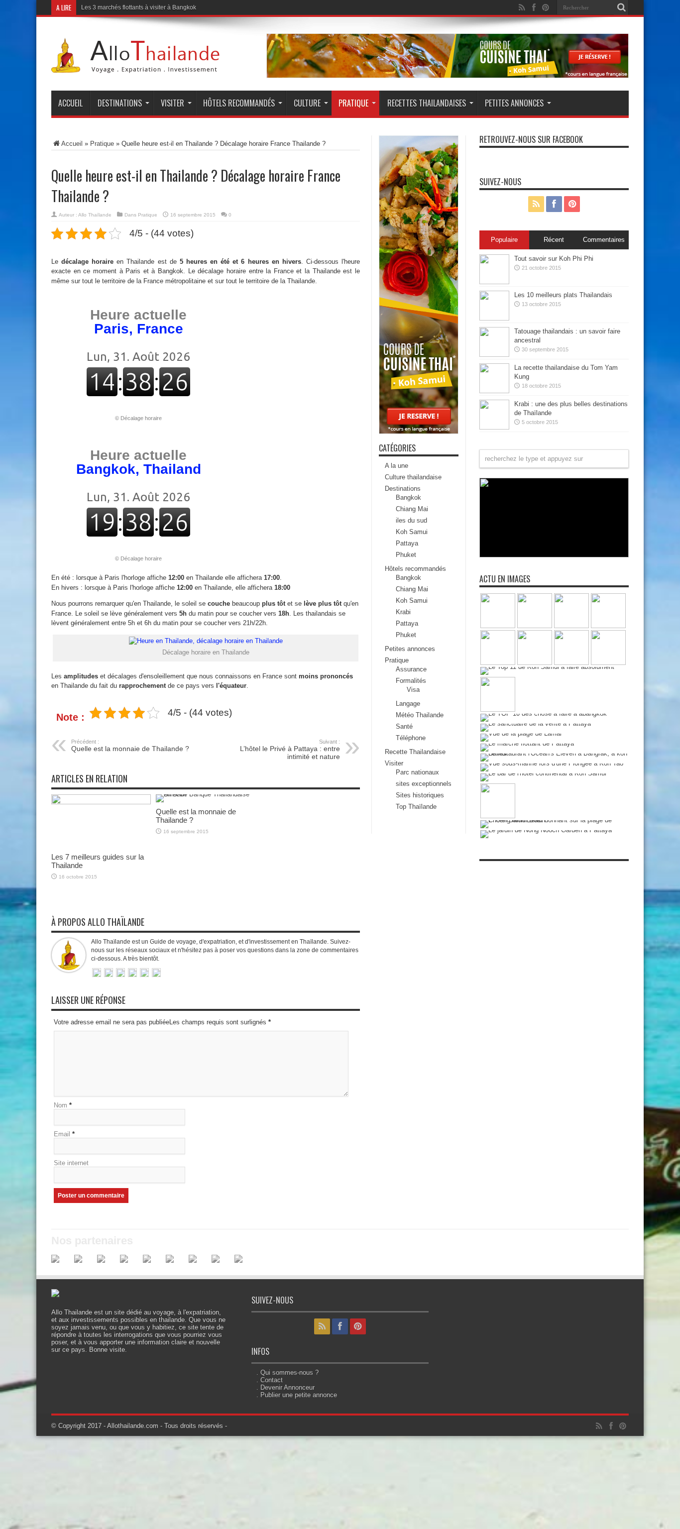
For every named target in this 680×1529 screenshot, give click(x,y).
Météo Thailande (420, 715)
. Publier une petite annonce (296, 1395)
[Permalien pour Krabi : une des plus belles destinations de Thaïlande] (494, 427)
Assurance (411, 669)
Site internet (71, 1163)
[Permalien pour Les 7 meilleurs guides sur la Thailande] (101, 802)
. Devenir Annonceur (285, 1387)
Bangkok (408, 497)
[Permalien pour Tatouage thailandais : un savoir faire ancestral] (494, 354)
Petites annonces (514, 103)
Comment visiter (103, 7)
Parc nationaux (417, 772)
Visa (413, 689)
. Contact (269, 1380)
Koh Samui (412, 532)
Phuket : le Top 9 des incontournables (541, 550)
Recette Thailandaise (415, 752)
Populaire (504, 239)
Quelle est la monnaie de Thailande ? (130, 746)
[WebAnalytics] (499, 871)
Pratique (353, 103)
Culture (307, 103)
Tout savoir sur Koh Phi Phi (553, 258)
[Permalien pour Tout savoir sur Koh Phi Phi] (494, 282)
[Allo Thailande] (138, 66)
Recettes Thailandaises (426, 103)
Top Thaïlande (416, 806)
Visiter (172, 103)
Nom (60, 1105)
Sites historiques (420, 795)
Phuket (406, 554)
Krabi (403, 612)
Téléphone (411, 738)
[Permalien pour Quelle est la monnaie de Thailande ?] (205, 794)
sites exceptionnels (424, 783)
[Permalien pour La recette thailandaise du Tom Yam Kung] (494, 391)
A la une (396, 465)
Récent (554, 239)
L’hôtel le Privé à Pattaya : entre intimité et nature (290, 750)
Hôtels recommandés (239, 103)
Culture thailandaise (413, 477)
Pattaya (407, 543)
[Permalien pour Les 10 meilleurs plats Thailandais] (494, 318)
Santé (404, 726)
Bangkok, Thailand (138, 462)
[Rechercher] (621, 7)
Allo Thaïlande (95, 215)
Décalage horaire (141, 418)
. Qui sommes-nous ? (287, 1372)
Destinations (120, 103)
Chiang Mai (412, 509)
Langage (408, 703)
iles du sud (411, 520)
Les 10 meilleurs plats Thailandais (563, 295)
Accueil (70, 103)
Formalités (411, 680)
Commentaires (604, 239)
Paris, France (138, 321)
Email (62, 1134)
